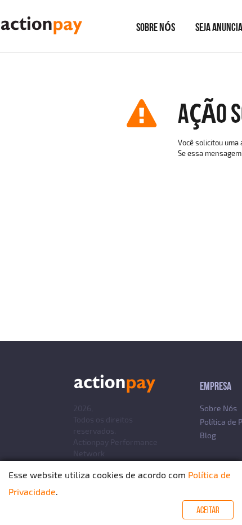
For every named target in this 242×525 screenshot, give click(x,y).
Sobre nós (155, 27)
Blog (208, 435)
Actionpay (91, 442)
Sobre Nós (218, 408)
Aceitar (207, 509)
